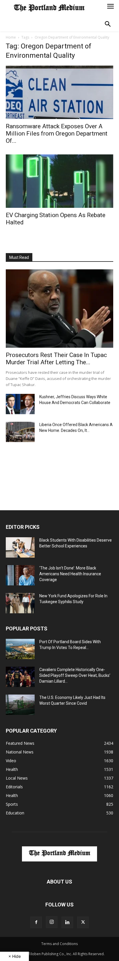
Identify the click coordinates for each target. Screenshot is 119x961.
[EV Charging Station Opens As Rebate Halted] (59, 181)
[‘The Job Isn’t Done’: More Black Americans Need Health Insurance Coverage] (20, 575)
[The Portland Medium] (49, 8)
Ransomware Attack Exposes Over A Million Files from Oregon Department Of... (56, 133)
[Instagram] (51, 922)
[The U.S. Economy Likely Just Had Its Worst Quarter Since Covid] (20, 705)
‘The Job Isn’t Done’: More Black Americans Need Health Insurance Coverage (70, 574)
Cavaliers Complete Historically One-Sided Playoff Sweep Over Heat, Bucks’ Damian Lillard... (74, 675)
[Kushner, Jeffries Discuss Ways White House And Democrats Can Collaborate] (20, 404)
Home (11, 37)
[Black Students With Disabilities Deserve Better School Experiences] (20, 547)
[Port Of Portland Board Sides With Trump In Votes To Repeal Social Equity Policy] (20, 649)
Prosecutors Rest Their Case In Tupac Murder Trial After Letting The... (56, 358)
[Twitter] (83, 922)
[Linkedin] (67, 922)
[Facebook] (36, 922)
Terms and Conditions (59, 943)
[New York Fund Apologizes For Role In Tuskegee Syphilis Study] (20, 603)
